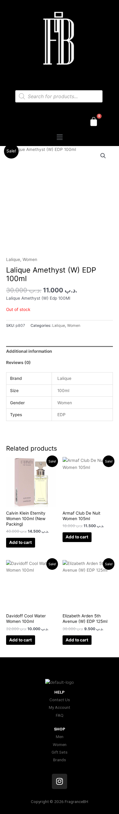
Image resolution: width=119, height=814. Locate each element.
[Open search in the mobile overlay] (59, 96)
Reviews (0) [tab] (18, 362)
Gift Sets (59, 752)
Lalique (13, 259)
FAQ (59, 715)
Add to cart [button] (20, 542)
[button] (59, 137)
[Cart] (94, 122)
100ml (63, 390)
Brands (59, 759)
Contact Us (59, 699)
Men (59, 736)
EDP (61, 414)
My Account (59, 707)
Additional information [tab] (29, 351)
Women (30, 259)
